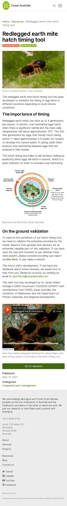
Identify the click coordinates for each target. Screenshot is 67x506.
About (5, 440)
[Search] (54, 5)
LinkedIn (9, 476)
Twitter (9, 471)
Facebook (10, 485)
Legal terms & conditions (34, 498)
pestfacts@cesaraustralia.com (30, 276)
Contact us (8, 464)
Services (6, 444)
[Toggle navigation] (60, 5)
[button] (33, 195)
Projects (6, 449)
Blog (4, 460)
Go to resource (33, 366)
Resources (7, 455)
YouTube (10, 480)
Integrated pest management (19, 385)
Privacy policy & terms (12, 498)
